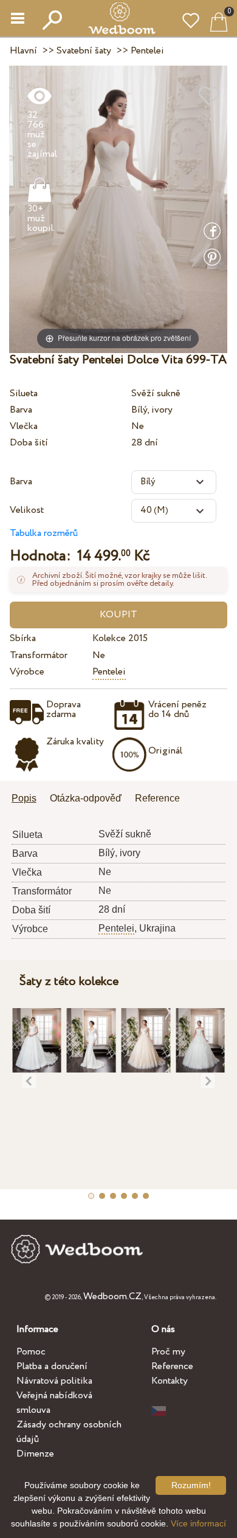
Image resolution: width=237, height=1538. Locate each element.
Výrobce (27, 672)
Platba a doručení (52, 1366)
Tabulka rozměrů (44, 533)
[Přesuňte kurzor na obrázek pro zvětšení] (118, 209)
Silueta (24, 393)
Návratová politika (54, 1381)
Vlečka (24, 426)
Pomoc (31, 1352)
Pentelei (109, 672)
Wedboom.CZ (112, 1296)
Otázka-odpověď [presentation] (86, 798)
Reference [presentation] (157, 798)
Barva (21, 410)
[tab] (28, 799)
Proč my (168, 1352)
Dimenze (35, 1454)
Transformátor (38, 655)
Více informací (198, 1523)
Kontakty (169, 1381)
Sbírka (23, 638)
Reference (172, 1366)
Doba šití (29, 442)
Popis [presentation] (24, 798)
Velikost (27, 510)
